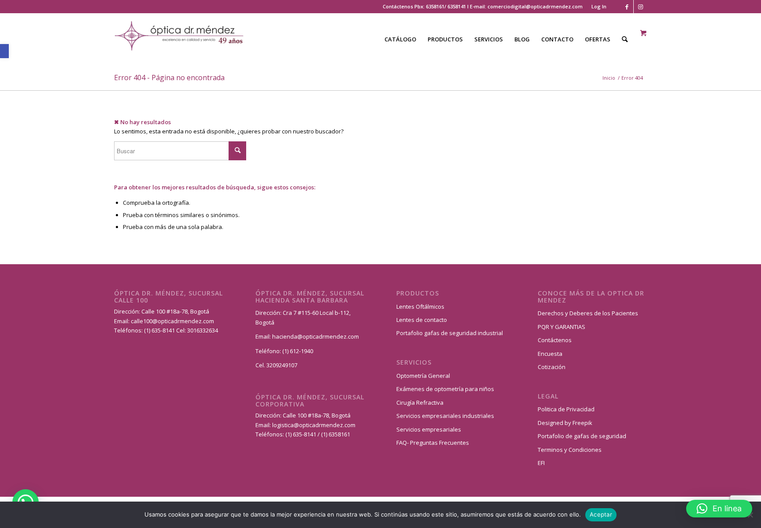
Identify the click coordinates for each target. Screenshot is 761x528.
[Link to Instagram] (640, 6)
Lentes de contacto (421, 320)
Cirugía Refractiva (419, 402)
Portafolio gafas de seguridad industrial (449, 333)
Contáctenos (555, 340)
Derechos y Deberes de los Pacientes (588, 313)
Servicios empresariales (428, 429)
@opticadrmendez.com (183, 321)
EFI (541, 463)
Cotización (551, 367)
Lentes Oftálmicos (420, 306)
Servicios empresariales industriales (445, 416)
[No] (750, 514)
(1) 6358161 (335, 434)
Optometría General (423, 376)
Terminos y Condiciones (570, 450)
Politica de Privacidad (566, 409)
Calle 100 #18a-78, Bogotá (175, 311)
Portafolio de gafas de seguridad (582, 436)
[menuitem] (596, 6)
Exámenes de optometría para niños (445, 389)
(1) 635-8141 (160, 330)
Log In (598, 6)
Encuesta (550, 354)
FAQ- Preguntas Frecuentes (432, 443)
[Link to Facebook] (627, 6)
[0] (643, 33)
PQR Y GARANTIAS (561, 327)
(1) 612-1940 (297, 351)
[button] (4, 51)
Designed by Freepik (565, 423)
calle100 (141, 321)
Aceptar (601, 514)
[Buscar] (624, 39)
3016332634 (202, 330)
